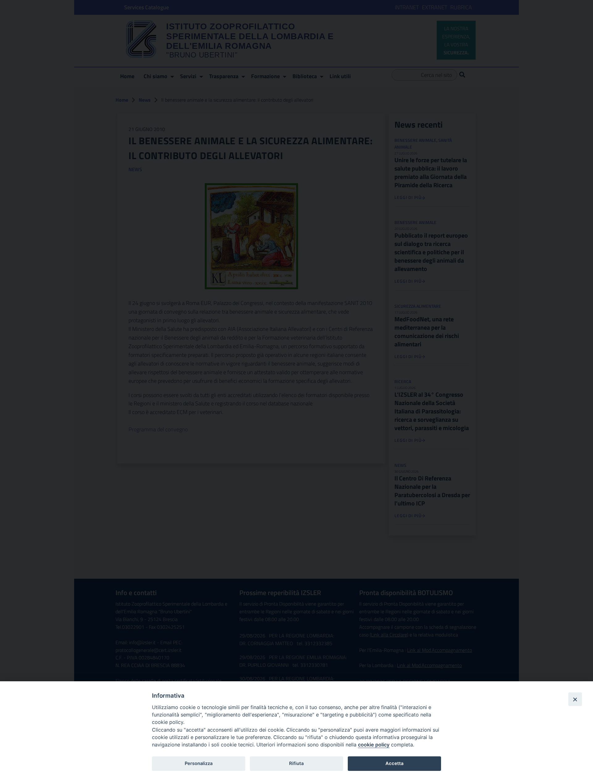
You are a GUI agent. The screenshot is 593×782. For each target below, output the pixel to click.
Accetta (394, 763)
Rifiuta (296, 763)
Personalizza (198, 763)
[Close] (575, 699)
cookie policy (373, 745)
